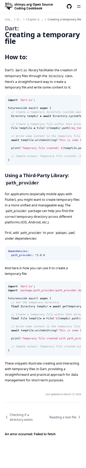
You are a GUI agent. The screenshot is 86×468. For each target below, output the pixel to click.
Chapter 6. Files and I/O (42, 19)
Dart (20, 19)
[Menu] (79, 6)
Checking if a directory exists (21, 417)
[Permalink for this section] (32, 57)
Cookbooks (12, 19)
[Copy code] (76, 100)
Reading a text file (62, 417)
